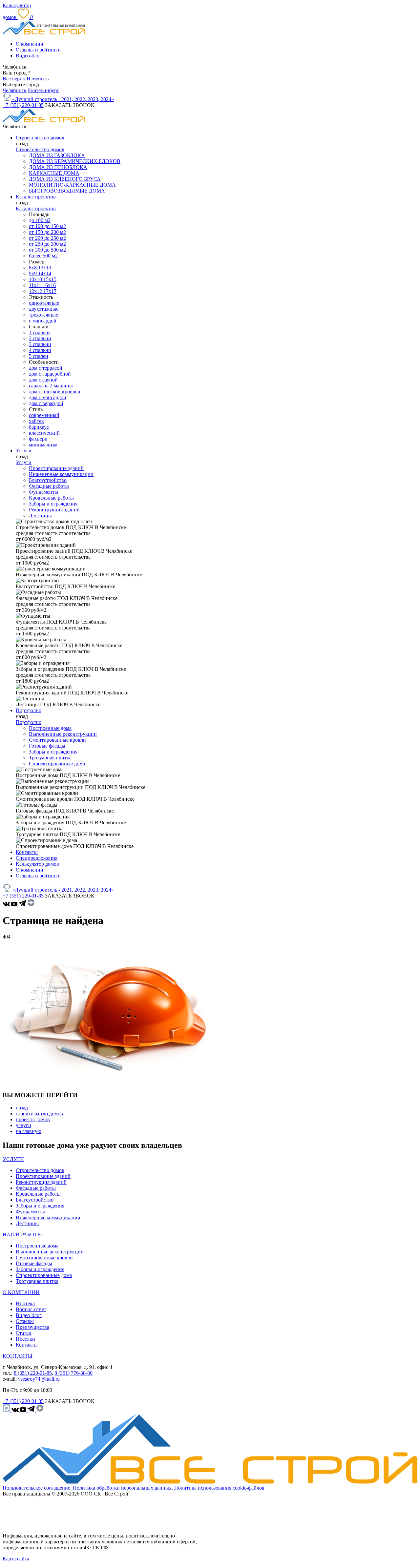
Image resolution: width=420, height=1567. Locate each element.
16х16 (49, 285)
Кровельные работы (51, 498)
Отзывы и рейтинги (38, 49)
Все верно (14, 78)
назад (22, 1107)
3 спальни (40, 344)
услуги (23, 1125)
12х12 (36, 291)
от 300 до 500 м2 (47, 250)
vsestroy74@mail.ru (39, 1379)
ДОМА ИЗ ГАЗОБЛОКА (57, 155)
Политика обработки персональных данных (122, 1488)
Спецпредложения (36, 858)
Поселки (25, 1339)
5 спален (38, 356)
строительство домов (39, 1113)
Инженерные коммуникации (61, 474)
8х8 (33, 267)
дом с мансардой (47, 397)
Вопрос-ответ (31, 1309)
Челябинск (15, 90)
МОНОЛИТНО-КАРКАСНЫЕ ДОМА (72, 185)
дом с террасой (45, 368)
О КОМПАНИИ (21, 1292)
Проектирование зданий (56, 468)
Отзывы (25, 1321)
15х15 (49, 279)
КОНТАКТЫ (17, 1356)
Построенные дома (50, 728)
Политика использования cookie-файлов (219, 1488)
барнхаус (39, 427)
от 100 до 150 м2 (47, 226)
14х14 (44, 273)
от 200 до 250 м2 (47, 238)
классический (44, 433)
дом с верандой (46, 403)
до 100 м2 (40, 220)
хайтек (36, 421)
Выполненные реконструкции (63, 734)
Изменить (38, 78)
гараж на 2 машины (51, 385)
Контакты (27, 852)
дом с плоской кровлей (54, 391)
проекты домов (33, 1119)
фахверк (38, 439)
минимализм (43, 444)
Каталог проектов (36, 196)
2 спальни (40, 338)
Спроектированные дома (57, 763)
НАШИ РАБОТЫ (22, 1234)
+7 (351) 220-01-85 (23, 105)
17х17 (49, 291)
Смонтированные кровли (57, 740)
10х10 (36, 279)
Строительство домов (40, 137)
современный (44, 415)
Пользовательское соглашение (36, 1488)
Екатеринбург (43, 90)
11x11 (36, 285)
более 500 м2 (43, 255)
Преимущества (32, 1327)
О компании (29, 44)
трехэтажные (43, 315)
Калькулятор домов (37, 864)
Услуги (24, 450)
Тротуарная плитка (50, 757)
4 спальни (40, 350)
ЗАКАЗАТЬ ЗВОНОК (69, 105)
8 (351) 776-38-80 (73, 1373)
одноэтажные (44, 303)
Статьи (24, 1333)
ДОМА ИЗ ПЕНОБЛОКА (58, 167)
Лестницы (40, 515)
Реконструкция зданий (54, 509)
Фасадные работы (49, 486)
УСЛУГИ (13, 1159)
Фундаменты (43, 492)
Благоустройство (48, 480)
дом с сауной (43, 379)
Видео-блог (29, 55)
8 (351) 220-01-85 (33, 1373)
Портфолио (28, 710)
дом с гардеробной (50, 374)
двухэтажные (43, 309)
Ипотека (25, 1303)
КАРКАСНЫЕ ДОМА (54, 173)
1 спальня (40, 332)
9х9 (33, 273)
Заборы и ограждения (53, 503)
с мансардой (42, 320)
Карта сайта (16, 1558)
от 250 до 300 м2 (47, 244)
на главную (28, 1131)
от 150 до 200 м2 (47, 232)
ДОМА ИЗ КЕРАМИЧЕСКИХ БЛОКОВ (74, 161)
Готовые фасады (47, 746)
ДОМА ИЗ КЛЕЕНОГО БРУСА (65, 179)
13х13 (44, 267)
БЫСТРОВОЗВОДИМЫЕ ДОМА (67, 191)
